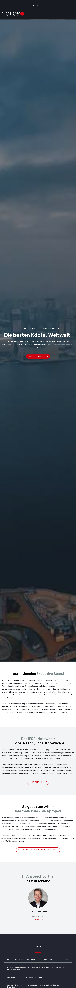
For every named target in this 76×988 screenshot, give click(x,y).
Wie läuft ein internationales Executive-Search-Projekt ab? (29, 960)
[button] (38, 960)
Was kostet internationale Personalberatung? (24, 977)
